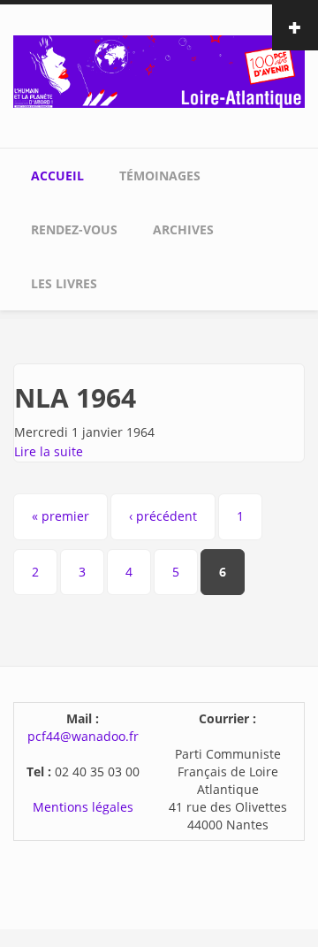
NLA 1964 (75, 397)
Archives (183, 229)
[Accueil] (159, 70)
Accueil (57, 175)
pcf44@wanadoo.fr (83, 736)
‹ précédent (163, 516)
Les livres (64, 283)
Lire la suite (48, 451)
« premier (60, 516)
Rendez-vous (74, 229)
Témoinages (160, 175)
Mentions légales (83, 806)
